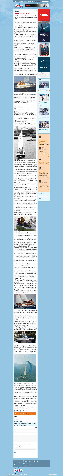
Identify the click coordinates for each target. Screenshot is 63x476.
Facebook (35, 1)
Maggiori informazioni (53, 474)
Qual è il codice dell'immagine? (18, 447)
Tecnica (47, 3)
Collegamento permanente (16, 426)
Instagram (39, 1)
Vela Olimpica (42, 93)
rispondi (36, 427)
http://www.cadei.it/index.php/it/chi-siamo (18, 411)
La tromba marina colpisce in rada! (43, 184)
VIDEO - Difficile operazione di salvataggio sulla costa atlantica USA (43, 141)
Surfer (42, 148)
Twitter (37, 1)
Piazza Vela (20, 1)
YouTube (38, 1)
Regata (37, 3)
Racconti (18, 10)
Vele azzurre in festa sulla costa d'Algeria (43, 103)
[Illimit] (44, 87)
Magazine (25, 1)
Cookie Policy (15, 463)
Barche (40, 3)
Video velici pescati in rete (44, 138)
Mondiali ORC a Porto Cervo (42, 116)
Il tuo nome (15, 428)
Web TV (15, 1)
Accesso (14, 464)
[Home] (18, 8)
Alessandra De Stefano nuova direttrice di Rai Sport (43, 172)
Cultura (44, 3)
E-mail (15, 431)
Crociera (33, 3)
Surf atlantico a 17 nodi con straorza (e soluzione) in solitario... (44, 152)
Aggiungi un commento (16, 417)
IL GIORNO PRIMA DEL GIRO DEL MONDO (43, 129)
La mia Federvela (43, 169)
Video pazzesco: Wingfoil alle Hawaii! (44, 162)
